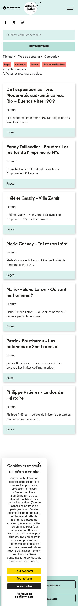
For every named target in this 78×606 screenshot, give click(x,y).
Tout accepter (24, 571)
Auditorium (20, 64)
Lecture (34, 64)
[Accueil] (21, 8)
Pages (7, 64)
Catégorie (50, 57)
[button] (69, 7)
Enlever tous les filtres (54, 64)
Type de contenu (29, 57)
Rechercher (39, 46)
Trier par (8, 57)
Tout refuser (24, 578)
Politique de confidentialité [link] (24, 595)
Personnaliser (24, 586)
